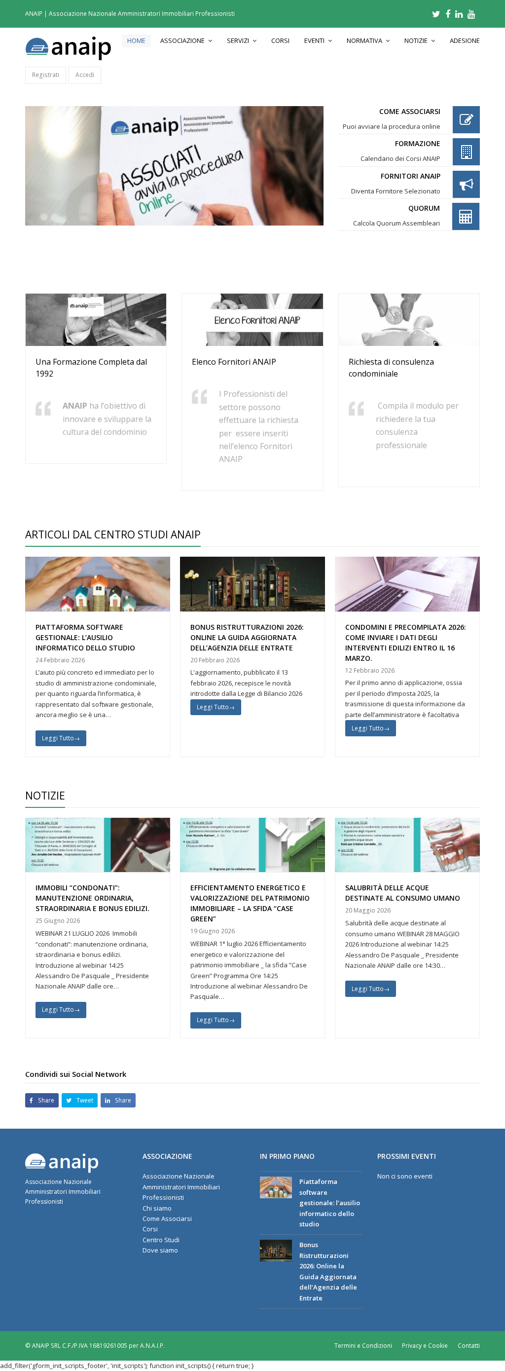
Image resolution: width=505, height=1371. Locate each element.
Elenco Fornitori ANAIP (234, 361)
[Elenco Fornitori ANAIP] (252, 340)
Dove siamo (160, 1250)
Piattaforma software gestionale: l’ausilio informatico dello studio (85, 637)
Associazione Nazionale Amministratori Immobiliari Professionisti (181, 1187)
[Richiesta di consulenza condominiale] (409, 340)
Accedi (84, 75)
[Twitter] (436, 13)
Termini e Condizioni (363, 1345)
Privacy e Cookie (425, 1345)
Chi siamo (157, 1208)
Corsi (150, 1228)
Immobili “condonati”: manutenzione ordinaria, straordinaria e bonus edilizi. (92, 898)
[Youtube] (471, 13)
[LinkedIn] (459, 13)
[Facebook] (447, 13)
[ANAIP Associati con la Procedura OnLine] (174, 166)
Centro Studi (161, 1239)
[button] (42, 1100)
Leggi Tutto (61, 738)
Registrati (45, 75)
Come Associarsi (167, 1218)
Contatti (469, 1345)
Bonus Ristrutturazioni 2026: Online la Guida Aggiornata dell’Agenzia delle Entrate (247, 637)
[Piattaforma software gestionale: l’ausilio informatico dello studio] (276, 1187)
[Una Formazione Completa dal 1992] (96, 340)
